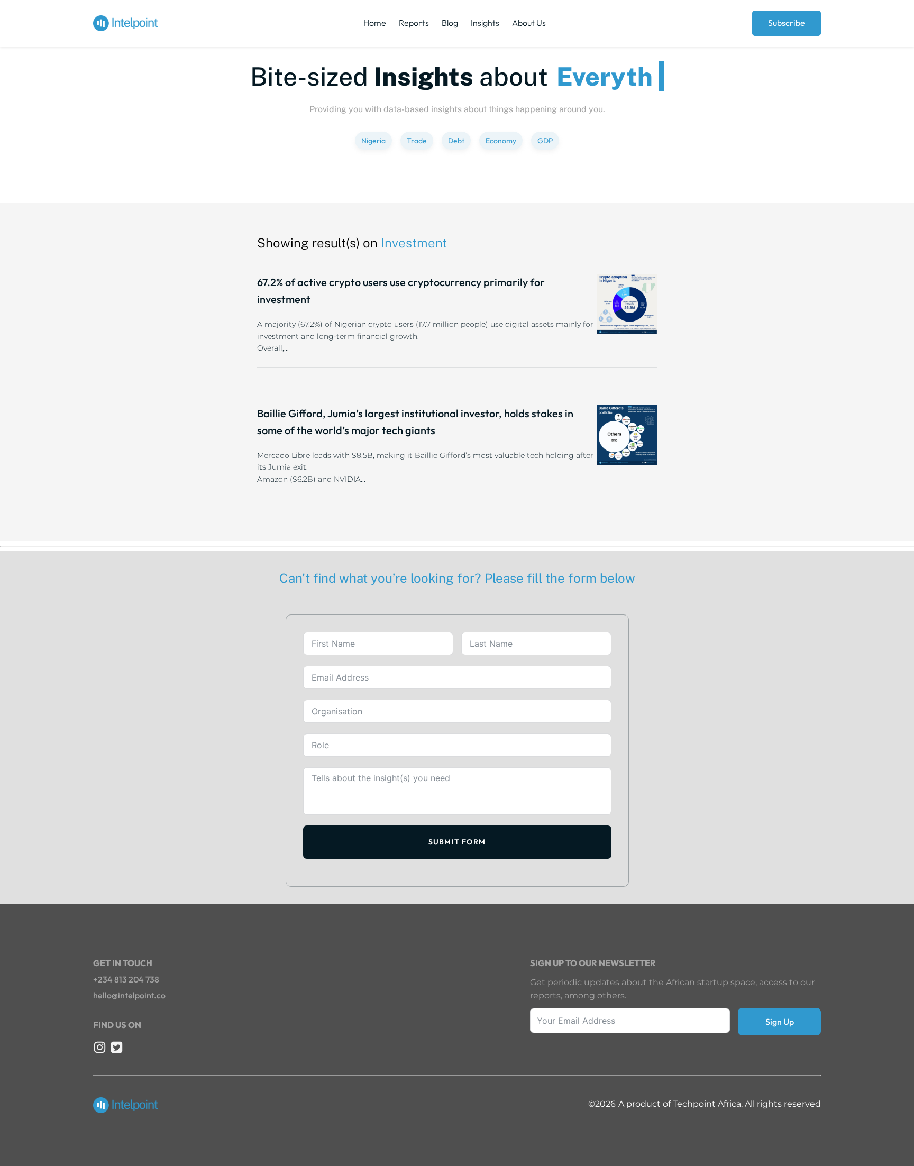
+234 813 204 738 (126, 979)
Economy (501, 140)
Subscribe (786, 22)
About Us (529, 22)
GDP (545, 140)
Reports (414, 22)
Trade (417, 140)
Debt (456, 140)
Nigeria (373, 140)
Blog (450, 22)
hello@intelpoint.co (129, 995)
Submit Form (457, 842)
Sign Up (779, 1021)
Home (374, 22)
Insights (485, 22)
